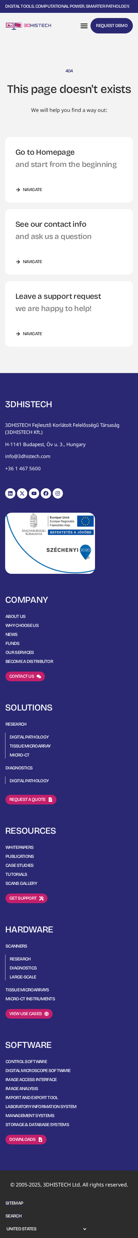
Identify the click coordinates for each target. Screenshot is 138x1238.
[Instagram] (58, 493)
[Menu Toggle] (84, 26)
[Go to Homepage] (28, 26)
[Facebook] (46, 493)
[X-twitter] (22, 493)
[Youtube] (34, 493)
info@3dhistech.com (27, 456)
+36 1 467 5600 (23, 468)
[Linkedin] (10, 493)
